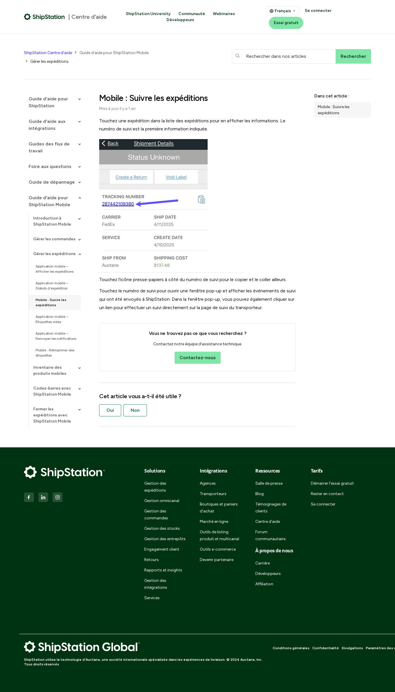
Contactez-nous (198, 357)
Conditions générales (291, 648)
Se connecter (318, 10)
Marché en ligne (214, 521)
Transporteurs (213, 493)
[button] (52, 102)
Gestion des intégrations (155, 584)
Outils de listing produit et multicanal (219, 535)
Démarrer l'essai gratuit (332, 483)
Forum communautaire (270, 535)
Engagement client (161, 549)
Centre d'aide (267, 521)
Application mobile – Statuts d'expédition (52, 285)
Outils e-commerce (218, 549)
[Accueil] (44, 16)
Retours (151, 559)
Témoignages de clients (270, 508)
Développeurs (180, 19)
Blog (259, 493)
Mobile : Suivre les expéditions (51, 302)
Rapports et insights (163, 570)
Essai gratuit (286, 22)
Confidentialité (325, 648)
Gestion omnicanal (161, 500)
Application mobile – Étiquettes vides (52, 319)
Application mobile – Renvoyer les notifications (56, 336)
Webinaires (224, 13)
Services (152, 597)
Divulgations (352, 648)
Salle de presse (269, 483)
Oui (110, 410)
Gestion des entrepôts (165, 538)
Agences (208, 483)
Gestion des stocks (162, 528)
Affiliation (264, 584)
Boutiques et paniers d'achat (219, 508)
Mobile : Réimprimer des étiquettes (55, 352)
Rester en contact (327, 493)
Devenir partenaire (216, 559)
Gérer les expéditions (49, 61)
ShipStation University (148, 13)
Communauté (191, 13)
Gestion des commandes (156, 515)
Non (135, 410)
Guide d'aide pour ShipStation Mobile (114, 52)
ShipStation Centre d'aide (48, 52)
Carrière (262, 563)
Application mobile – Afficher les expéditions (54, 269)
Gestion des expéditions (155, 487)
